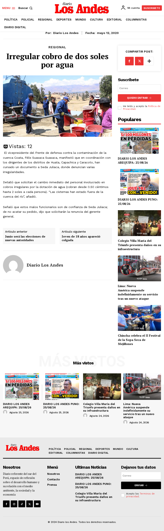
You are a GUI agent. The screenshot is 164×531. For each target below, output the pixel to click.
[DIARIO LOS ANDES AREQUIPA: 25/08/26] (139, 141)
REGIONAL (57, 47)
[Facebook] (129, 61)
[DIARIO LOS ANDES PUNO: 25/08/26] (139, 182)
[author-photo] (6, 412)
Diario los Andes (66, 33)
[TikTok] (21, 503)
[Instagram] (14, 503)
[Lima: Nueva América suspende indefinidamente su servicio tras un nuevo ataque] (139, 268)
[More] (149, 61)
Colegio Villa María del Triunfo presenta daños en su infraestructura (139, 245)
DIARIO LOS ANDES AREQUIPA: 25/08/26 (133, 160)
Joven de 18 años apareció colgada (81, 238)
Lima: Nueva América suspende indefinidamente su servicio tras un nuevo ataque (138, 292)
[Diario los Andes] (13, 265)
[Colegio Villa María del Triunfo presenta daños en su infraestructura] (139, 223)
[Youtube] (37, 503)
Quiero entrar (137, 98)
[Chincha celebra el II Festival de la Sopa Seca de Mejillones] (139, 318)
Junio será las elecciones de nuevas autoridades (25, 238)
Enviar (139, 485)
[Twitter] (139, 61)
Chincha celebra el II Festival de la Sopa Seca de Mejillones (139, 339)
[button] (25, 8)
